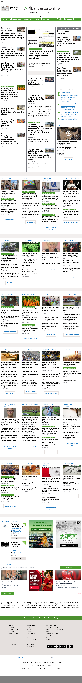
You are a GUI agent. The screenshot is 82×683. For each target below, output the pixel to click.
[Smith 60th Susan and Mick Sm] (31, 470)
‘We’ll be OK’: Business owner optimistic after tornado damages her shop (67, 41)
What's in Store (69, 241)
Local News (6, 179)
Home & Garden (28, 294)
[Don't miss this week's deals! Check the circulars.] (41, 534)
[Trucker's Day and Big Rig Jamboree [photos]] (21, 121)
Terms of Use (42, 668)
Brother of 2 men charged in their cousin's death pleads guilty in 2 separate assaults (10, 275)
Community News (70, 294)
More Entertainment (10, 331)
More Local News (68, 83)
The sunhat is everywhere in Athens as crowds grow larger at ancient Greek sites (10, 429)
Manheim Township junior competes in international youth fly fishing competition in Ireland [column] (40, 130)
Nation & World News (8, 405)
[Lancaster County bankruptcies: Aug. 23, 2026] (72, 470)
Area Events (6, 564)
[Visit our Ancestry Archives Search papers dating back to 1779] (68, 534)
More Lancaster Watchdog (51, 228)
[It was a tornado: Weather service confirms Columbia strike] (49, 79)
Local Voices (6, 464)
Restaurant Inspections (47, 464)
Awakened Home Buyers (17, 525)
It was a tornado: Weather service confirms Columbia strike (36, 81)
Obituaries (46, 241)
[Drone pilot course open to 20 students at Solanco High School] (72, 301)
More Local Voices (10, 506)
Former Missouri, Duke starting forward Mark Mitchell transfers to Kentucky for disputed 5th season (50, 366)
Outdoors (67, 350)
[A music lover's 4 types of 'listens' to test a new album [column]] (10, 301)
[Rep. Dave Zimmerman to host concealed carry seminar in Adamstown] (77, 69)
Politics (25, 179)
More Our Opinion (51, 452)
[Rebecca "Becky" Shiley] (51, 247)
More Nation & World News (10, 447)
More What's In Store (71, 278)
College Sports (49, 350)
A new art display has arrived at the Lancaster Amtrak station (10, 317)
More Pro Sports (31, 391)
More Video (68, 159)
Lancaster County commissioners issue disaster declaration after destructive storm (9, 139)
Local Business (28, 241)
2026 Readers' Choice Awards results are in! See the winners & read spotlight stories (13, 53)
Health (45, 294)
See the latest (64, 31)
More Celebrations (30, 496)
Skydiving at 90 (61, 153)
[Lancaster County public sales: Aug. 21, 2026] (31, 247)
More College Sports (51, 393)
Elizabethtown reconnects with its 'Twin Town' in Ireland (36, 98)
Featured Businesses (10, 522)
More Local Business (30, 281)
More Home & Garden (30, 338)
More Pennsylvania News (30, 447)
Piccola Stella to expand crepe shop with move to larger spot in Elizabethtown (71, 255)
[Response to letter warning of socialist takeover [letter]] (72, 413)
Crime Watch (6, 241)
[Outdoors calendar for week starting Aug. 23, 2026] (72, 356)
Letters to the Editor (69, 405)
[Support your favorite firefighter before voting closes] (21, 107)
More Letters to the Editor (72, 444)
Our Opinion (47, 405)
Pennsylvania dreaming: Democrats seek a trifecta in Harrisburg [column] (10, 480)
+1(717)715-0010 (16, 552)
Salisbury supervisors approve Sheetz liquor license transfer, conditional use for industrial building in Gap (13, 34)
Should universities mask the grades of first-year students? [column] (10, 498)
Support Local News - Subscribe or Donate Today (41, 618)
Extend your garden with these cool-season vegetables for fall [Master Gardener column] (9, 93)
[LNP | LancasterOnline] (41, 8)
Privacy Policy (26, 668)
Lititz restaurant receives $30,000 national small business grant (69, 114)
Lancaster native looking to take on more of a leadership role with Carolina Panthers (69, 107)
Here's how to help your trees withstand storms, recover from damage (29, 319)
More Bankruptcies (71, 496)
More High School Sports (71, 222)
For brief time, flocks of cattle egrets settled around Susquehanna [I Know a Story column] (68, 57)
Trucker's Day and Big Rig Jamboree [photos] (7, 123)
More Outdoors (71, 387)
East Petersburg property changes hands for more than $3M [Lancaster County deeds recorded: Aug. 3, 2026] (10, 384)
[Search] (81, 2)
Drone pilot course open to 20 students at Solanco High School (71, 308)
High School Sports (71, 179)
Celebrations (27, 464)
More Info (18, 538)
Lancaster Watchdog (47, 179)
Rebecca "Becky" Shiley (69, 119)
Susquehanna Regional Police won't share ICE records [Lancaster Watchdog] (41, 54)
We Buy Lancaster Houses (15, 544)
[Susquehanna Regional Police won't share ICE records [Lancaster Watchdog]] (41, 37)
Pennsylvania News (30, 405)
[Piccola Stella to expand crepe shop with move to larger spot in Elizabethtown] (72, 247)
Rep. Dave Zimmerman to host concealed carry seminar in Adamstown (64, 72)
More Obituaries (51, 270)
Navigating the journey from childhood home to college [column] (10, 489)
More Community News (71, 334)
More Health (51, 334)
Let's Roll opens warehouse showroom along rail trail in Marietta (71, 270)
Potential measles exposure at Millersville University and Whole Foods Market (50, 317)
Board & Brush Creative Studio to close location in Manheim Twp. (71, 262)
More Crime (10, 283)
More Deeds (10, 393)
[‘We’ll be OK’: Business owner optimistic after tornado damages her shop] (77, 38)
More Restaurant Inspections (51, 508)
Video (59, 126)
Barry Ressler (65, 93)
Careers (58, 668)
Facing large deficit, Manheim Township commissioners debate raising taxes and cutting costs (39, 154)
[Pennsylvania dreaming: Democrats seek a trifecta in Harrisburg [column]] (10, 470)
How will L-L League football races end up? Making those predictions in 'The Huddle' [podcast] (38, 19)
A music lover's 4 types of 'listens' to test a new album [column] (10, 310)
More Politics (31, 222)
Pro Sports (27, 350)
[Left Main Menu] (2, 2)
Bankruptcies (69, 464)
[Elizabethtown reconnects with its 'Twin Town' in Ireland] (49, 96)
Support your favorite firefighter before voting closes (12, 111)
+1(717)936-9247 (16, 532)
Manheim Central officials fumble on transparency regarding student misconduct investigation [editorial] (50, 442)
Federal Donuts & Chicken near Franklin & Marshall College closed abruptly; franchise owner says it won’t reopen (30, 262)
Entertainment (7, 294)
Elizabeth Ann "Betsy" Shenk (51, 263)
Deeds (4, 350)
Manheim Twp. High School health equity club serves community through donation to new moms (12, 68)
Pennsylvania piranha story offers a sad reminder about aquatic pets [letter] (71, 426)
